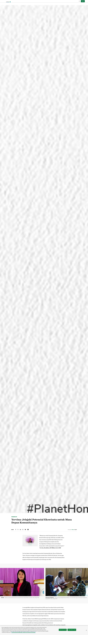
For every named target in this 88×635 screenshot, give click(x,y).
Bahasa (73, 529)
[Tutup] (86, 630)
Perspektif (14, 516)
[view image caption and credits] (86, 511)
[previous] (1, 581)
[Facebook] (15, 529)
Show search (79, 1)
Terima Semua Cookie (72, 629)
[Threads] (22, 529)
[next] (86, 581)
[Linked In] (20, 529)
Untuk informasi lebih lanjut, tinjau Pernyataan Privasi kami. (23, 632)
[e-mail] (28, 529)
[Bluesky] (25, 529)
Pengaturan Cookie (62, 629)
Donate (83, 1)
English (76, 529)
